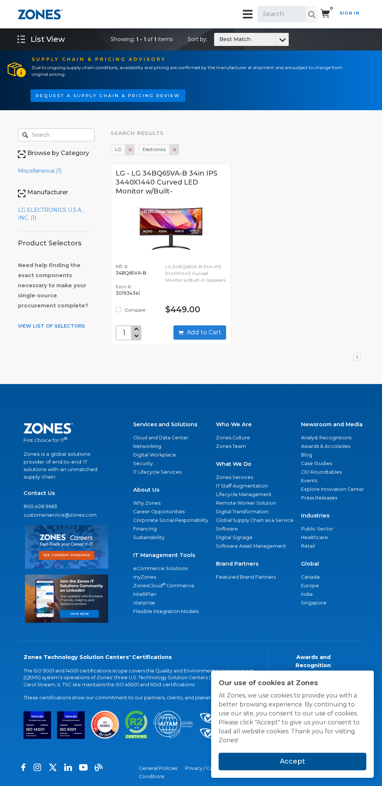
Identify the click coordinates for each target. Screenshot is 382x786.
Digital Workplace (154, 455)
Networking (147, 446)
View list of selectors (51, 326)
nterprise (144, 603)
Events (309, 480)
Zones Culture (233, 437)
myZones (144, 577)
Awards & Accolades (325, 446)
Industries (315, 515)
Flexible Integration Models (165, 611)
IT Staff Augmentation (242, 486)
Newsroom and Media (332, 424)
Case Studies (316, 463)
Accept (292, 761)
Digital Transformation (242, 511)
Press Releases (319, 498)
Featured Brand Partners (246, 577)
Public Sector (317, 529)
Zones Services (234, 477)
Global (310, 563)
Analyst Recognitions (326, 437)
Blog (306, 455)
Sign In (349, 13)
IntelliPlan (144, 594)
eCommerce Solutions (160, 568)
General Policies (158, 768)
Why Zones (146, 503)
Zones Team (231, 446)
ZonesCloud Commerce (163, 585)
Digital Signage (234, 537)
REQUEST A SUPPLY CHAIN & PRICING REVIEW (108, 95)
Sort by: (219, 39)
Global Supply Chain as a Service (255, 520)
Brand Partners (237, 563)
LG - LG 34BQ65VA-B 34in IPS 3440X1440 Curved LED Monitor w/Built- (166, 182)
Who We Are (234, 424)
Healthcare (314, 537)
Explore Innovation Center (332, 489)
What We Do (233, 464)
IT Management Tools (164, 555)
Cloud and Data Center (160, 437)
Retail (308, 546)
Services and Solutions (165, 424)
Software (227, 529)
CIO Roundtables (321, 472)
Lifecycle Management (244, 494)
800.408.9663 (40, 506)
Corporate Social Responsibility (170, 520)
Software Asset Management (251, 546)
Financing (145, 529)
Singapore (313, 603)
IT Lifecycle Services (157, 472)
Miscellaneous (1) (40, 170)
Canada (310, 577)
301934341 (128, 293)
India (307, 594)
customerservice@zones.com (60, 515)
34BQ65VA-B (131, 273)
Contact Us (39, 493)
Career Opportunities (159, 511)
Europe (310, 585)
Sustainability (149, 537)
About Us (146, 489)
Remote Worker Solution (246, 503)
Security (143, 463)
